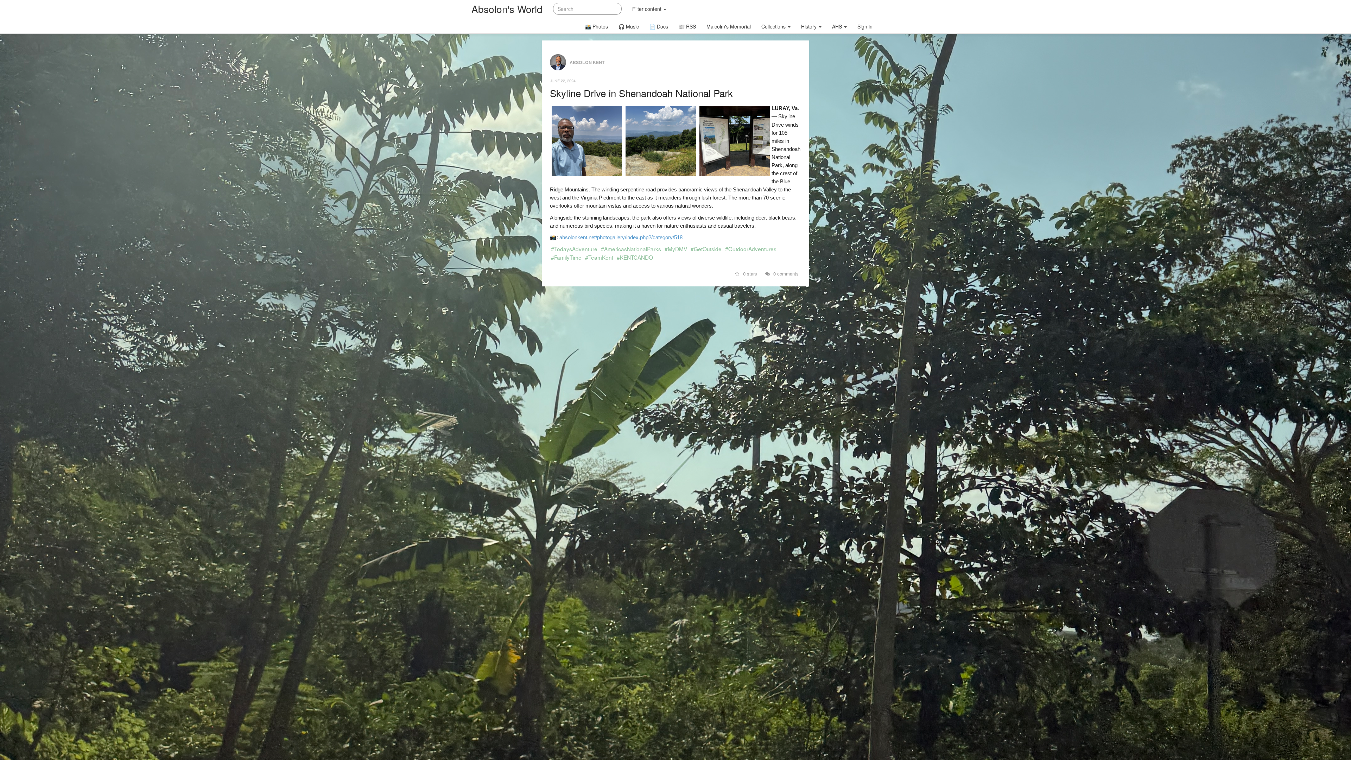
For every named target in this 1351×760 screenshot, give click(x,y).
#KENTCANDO (635, 257)
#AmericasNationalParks (631, 249)
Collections (774, 26)
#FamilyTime (566, 257)
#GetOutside (706, 249)
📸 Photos (596, 26)
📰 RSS (687, 26)
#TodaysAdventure (574, 249)
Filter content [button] (647, 8)
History (809, 26)
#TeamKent (599, 257)
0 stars (749, 273)
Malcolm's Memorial (728, 26)
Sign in (865, 26)
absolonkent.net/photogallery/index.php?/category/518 (621, 237)
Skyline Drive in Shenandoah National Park (641, 93)
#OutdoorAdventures (750, 249)
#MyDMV (676, 249)
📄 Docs (658, 26)
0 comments (785, 273)
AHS (837, 26)
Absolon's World (507, 9)
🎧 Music (629, 26)
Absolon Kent (587, 61)
